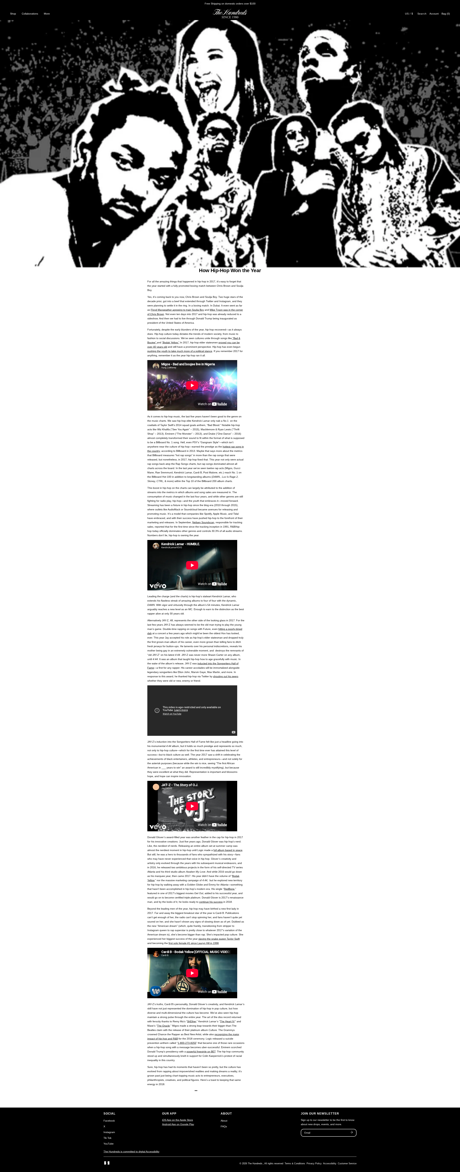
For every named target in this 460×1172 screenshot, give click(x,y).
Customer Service (347, 1163)
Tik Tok (107, 1137)
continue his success (211, 901)
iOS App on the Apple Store (177, 1120)
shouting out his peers (225, 676)
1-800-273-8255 (187, 1042)
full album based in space (227, 850)
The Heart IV (227, 1021)
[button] (445, 13)
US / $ (409, 13)
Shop (13, 13)
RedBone (229, 888)
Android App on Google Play (178, 1124)
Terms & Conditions (295, 1163)
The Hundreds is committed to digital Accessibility (131, 1151)
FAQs (224, 1126)
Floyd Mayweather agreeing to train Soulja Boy (177, 309)
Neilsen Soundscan (203, 522)
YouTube (109, 1143)
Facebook (109, 1120)
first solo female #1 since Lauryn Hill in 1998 (194, 943)
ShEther (191, 1021)
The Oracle (163, 1025)
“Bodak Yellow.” (170, 342)
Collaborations (30, 13)
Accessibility (329, 1163)
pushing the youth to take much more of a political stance (179, 351)
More (47, 13)
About (224, 1120)
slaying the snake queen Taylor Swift (219, 938)
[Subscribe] (351, 1132)
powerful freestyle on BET (201, 1051)
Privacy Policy (314, 1163)
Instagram (109, 1132)
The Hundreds (255, 1163)
